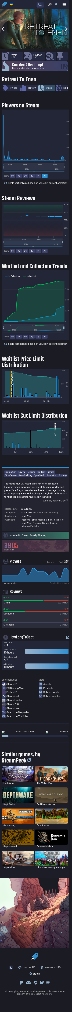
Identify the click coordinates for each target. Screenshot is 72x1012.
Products (48, 688)
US (28, 967)
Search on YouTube (17, 716)
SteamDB (11, 684)
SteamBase (13, 708)
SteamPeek (13, 696)
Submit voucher (52, 696)
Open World (39, 475)
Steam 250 (12, 704)
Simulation (52, 475)
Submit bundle (51, 692)
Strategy (63, 475)
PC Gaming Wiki (15, 688)
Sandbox (41, 472)
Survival (21, 472)
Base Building (25, 475)
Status (36, 973)
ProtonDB (11, 692)
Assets (47, 684)
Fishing (50, 472)
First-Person (11, 475)
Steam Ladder (14, 700)
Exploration (10, 472)
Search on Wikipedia (17, 712)
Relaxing (31, 472)
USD (52, 967)
